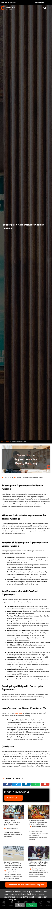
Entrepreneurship (33, 477)
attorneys (18, 713)
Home (2, 441)
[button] (50, 8)
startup (41, 477)
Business (7, 441)
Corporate (25, 477)
